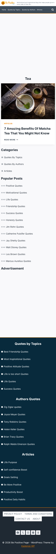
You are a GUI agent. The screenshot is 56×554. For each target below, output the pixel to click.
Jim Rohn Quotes (15, 227)
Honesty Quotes (14, 220)
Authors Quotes (28, 399)
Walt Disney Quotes (16, 247)
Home (4, 10)
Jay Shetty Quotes (15, 240)
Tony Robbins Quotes (15, 422)
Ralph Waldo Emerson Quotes (19, 444)
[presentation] (28, 101)
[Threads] (38, 532)
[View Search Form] (52, 9)
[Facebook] (18, 532)
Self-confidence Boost (15, 469)
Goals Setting (11, 477)
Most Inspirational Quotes (17, 359)
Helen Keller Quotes (14, 429)
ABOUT (37, 519)
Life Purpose (10, 462)
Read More (11, 140)
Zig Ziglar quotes (12, 407)
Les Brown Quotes (15, 254)
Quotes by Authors (28, 10)
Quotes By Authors (14, 164)
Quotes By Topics (13, 157)
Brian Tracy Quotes (14, 436)
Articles (39, 10)
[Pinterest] (33, 532)
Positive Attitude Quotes (16, 366)
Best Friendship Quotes (16, 351)
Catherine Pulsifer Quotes (19, 233)
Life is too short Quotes (16, 374)
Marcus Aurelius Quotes (18, 261)
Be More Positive (12, 484)
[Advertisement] (28, 43)
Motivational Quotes (16, 192)
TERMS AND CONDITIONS (38, 514)
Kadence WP (28, 546)
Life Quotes (12, 199)
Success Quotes (14, 213)
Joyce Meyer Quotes (14, 414)
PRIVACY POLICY (13, 514)
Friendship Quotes (15, 206)
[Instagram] (28, 532)
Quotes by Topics (14, 10)
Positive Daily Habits (14, 499)
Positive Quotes (14, 185)
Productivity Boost (13, 492)
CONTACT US (22, 519)
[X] (23, 532)
